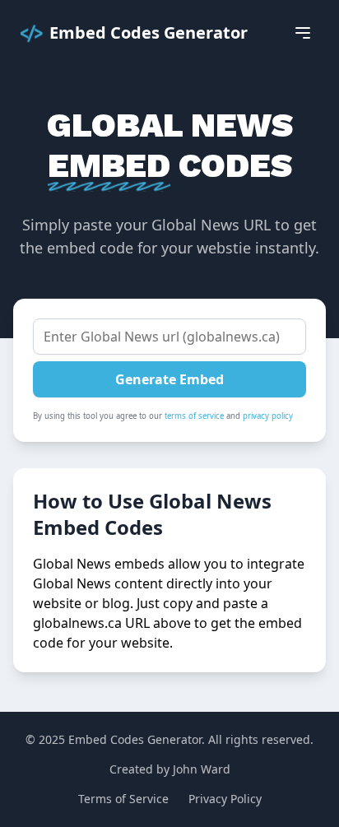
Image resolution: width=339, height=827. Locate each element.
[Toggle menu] (302, 32)
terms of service (194, 416)
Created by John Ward (169, 769)
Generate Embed (169, 379)
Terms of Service (123, 798)
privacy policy (268, 416)
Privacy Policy (225, 798)
